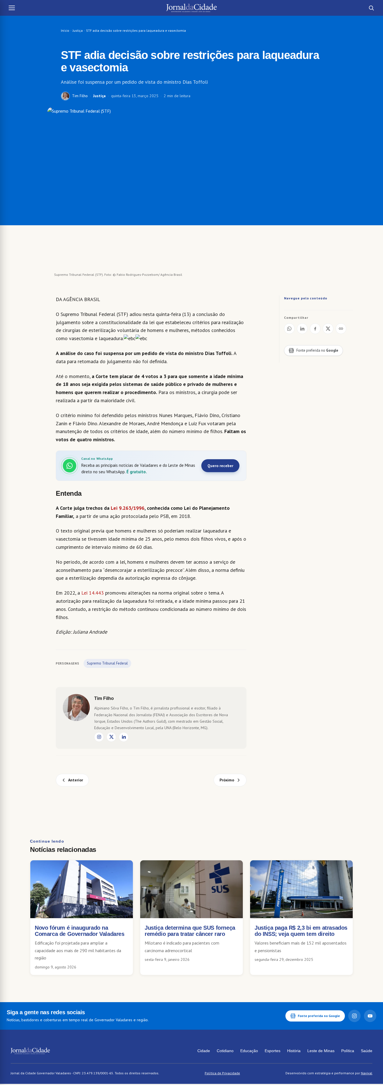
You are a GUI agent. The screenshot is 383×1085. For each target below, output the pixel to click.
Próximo (227, 780)
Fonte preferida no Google (319, 1016)
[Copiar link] (341, 328)
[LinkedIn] (123, 737)
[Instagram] (99, 737)
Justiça (78, 30)
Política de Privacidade (222, 1073)
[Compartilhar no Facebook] (315, 328)
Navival (366, 1073)
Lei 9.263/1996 (127, 508)
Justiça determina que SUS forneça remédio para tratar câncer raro (190, 931)
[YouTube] (370, 1016)
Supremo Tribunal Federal (107, 663)
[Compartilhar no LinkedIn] (302, 328)
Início (65, 30)
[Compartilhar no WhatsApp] (289, 328)
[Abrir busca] (371, 8)
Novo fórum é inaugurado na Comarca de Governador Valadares (79, 931)
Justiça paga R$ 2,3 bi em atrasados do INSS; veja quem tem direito (301, 931)
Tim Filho (80, 95)
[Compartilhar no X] (328, 328)
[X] (111, 737)
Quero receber (220, 465)
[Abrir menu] (12, 8)
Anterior (75, 780)
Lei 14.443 (92, 593)
